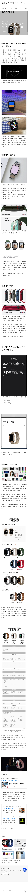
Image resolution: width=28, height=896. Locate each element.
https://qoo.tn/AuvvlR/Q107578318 (10, 780)
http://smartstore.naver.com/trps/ (11, 806)
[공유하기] (6, 829)
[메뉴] (25, 3)
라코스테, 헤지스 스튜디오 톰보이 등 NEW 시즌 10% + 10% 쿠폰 (9, 821)
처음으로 (4, 8)
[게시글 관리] (7, 829)
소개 (10, 8)
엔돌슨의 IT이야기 (10, 3)
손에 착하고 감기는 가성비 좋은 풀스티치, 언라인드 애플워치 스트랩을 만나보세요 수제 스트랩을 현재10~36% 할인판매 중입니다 (9, 811)
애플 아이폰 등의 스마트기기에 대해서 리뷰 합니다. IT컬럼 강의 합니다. (11, 871)
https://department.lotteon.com (10, 816)
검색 (22, 3)
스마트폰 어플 (24, 8)
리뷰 (16, 8)
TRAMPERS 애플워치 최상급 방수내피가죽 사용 (9, 808)
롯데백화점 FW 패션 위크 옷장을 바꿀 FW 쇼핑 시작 (9, 819)
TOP (25, 891)
